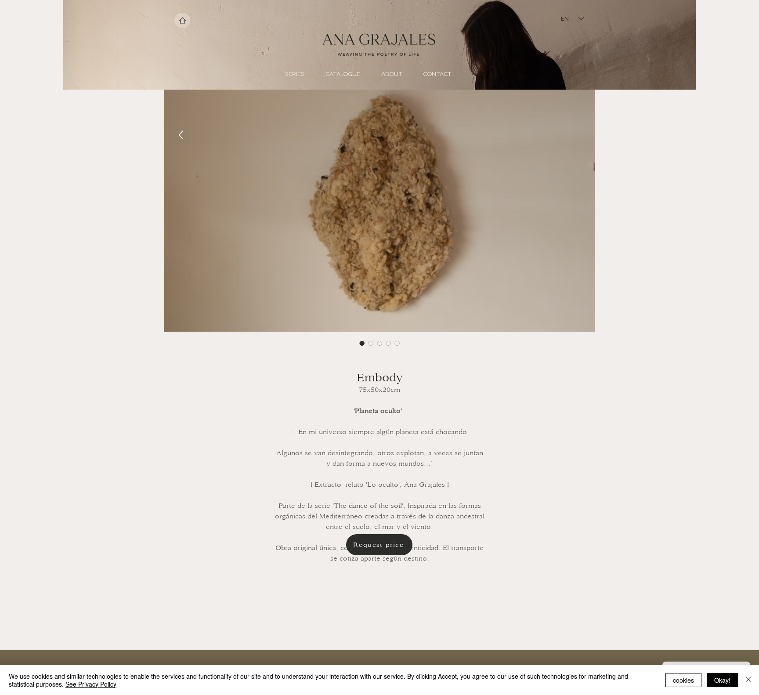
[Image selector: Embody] (362, 343)
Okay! (722, 680)
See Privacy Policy (90, 684)
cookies (683, 680)
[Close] (748, 680)
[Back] (181, 135)
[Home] (182, 20)
